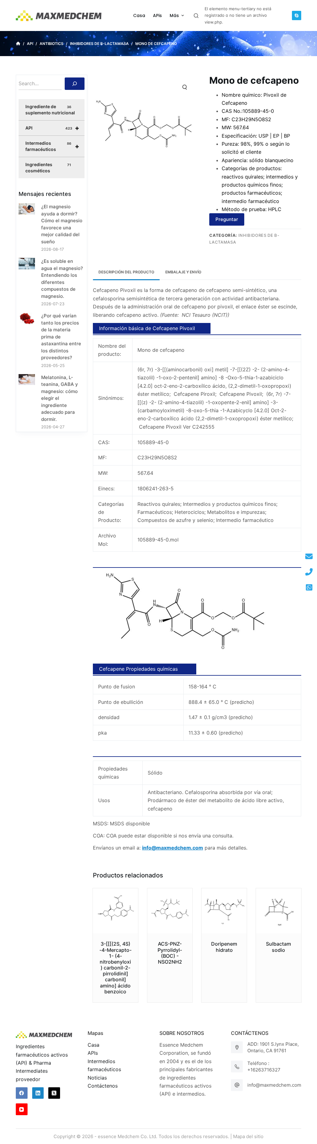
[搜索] (75, 83)
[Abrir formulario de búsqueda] (196, 15)
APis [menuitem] (157, 15)
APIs (93, 1053)
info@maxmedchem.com (274, 1085)
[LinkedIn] (38, 1093)
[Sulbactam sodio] (278, 911)
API (52, 128)
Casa (93, 1045)
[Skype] (296, 15)
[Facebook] (22, 1093)
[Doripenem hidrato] (224, 911)
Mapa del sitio (248, 1136)
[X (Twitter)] (54, 1093)
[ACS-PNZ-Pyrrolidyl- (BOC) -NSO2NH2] (170, 911)
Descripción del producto (126, 272)
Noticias (97, 1078)
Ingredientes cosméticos (48, 167)
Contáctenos (103, 1086)
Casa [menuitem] (139, 15)
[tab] (126, 272)
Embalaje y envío (183, 272)
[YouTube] (22, 1109)
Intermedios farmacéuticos (52, 146)
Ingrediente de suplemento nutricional (50, 109)
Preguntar (226, 219)
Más (174, 15)
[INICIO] (18, 44)
